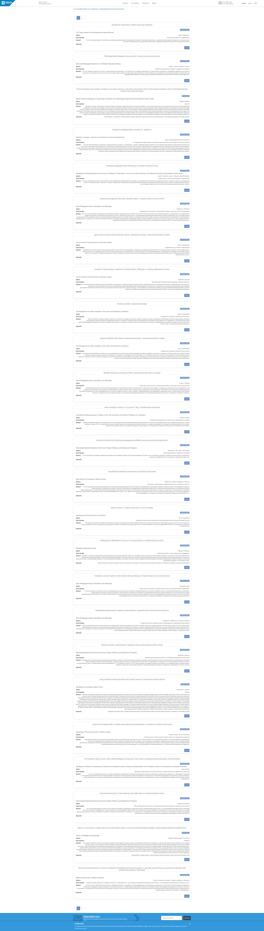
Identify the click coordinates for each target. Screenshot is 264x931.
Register (244, 3)
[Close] (189, 923)
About (154, 3)
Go (186, 48)
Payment (145, 3)
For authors (135, 3)
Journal (125, 3)
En (256, 3)
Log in (250, 3)
